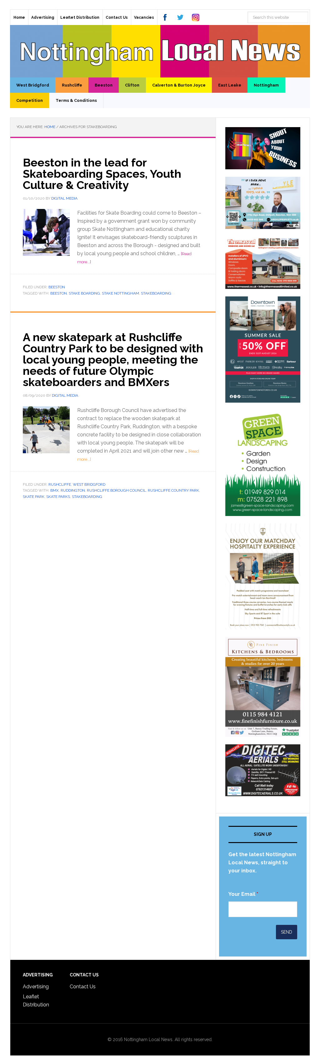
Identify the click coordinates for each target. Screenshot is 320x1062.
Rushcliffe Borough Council (116, 490)
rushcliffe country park (173, 490)
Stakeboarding (156, 293)
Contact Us (83, 987)
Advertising (36, 987)
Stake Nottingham (120, 293)
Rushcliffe (59, 484)
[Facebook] (165, 17)
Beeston (56, 287)
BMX (54, 490)
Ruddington (73, 490)
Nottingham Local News (160, 51)
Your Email (243, 894)
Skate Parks (58, 496)
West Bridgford (89, 484)
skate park (33, 496)
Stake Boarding (84, 293)
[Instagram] (195, 17)
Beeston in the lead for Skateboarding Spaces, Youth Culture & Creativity (102, 173)
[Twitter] (180, 17)
